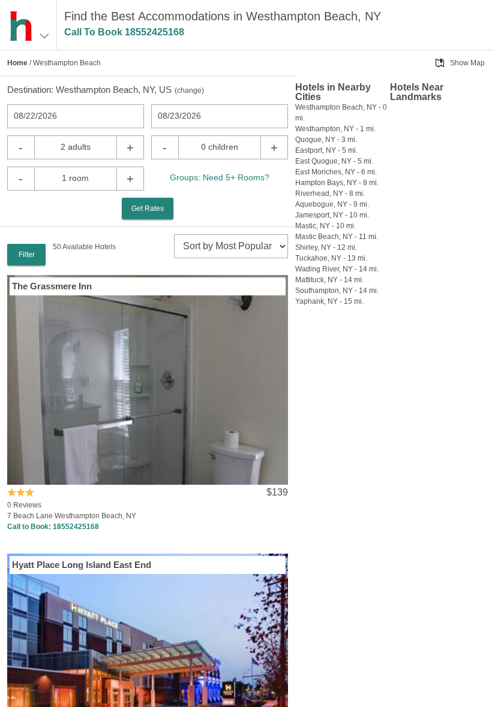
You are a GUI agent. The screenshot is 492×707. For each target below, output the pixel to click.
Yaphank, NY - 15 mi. (329, 301)
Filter (27, 254)
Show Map (467, 63)
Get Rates (147, 208)
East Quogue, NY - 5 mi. (334, 161)
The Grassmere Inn (52, 286)
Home (17, 63)
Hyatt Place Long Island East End (81, 565)
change (189, 90)
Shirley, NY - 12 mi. (326, 247)
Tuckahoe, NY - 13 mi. (331, 258)
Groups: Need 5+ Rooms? (219, 177)
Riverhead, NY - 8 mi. (330, 193)
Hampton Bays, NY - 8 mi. (337, 183)
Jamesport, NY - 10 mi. (332, 215)
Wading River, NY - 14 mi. (337, 269)
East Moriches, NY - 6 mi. (336, 172)
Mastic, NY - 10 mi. (325, 226)
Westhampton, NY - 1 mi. (335, 129)
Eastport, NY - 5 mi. (326, 150)
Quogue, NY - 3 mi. (326, 139)
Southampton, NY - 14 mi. (337, 290)
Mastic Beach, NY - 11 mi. (336, 236)
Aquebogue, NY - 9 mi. (332, 204)
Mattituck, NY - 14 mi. (329, 280)
